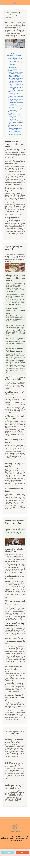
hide (14, 52)
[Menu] (2, 2)
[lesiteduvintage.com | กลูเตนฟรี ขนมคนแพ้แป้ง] (15, 2)
